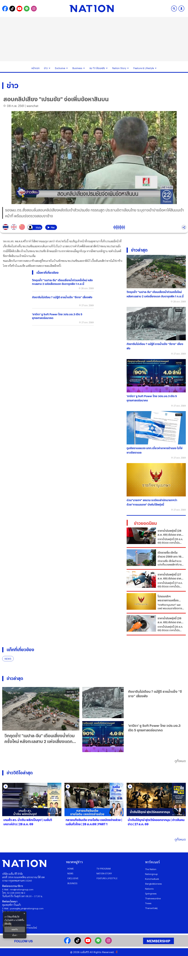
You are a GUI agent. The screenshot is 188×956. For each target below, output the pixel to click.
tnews (148, 903)
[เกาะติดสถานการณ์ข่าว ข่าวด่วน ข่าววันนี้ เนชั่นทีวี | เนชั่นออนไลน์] (92, 8)
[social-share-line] (27, 8)
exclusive (72, 878)
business (72, 883)
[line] (98, 943)
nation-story (104, 873)
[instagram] (108, 943)
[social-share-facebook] (5, 8)
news (70, 873)
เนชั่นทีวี (84, 952)
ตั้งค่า (14, 935)
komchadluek (152, 878)
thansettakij (151, 908)
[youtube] (88, 943)
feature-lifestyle (107, 878)
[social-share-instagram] (34, 8)
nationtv (149, 888)
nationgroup (151, 873)
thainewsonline (153, 898)
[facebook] (67, 943)
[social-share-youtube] (19, 8)
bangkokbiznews (153, 883)
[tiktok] (77, 943)
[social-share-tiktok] (12, 8)
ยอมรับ (15, 929)
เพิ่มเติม (7, 923)
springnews (151, 893)
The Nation (150, 869)
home (70, 868)
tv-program (103, 868)
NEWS (8, 658)
